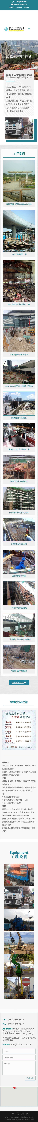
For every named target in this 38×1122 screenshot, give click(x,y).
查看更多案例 (18, 683)
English (26, 7)
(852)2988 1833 (16, 1019)
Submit (30, 1078)
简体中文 (19, 7)
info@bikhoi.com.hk (21, 1044)
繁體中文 (12, 7)
